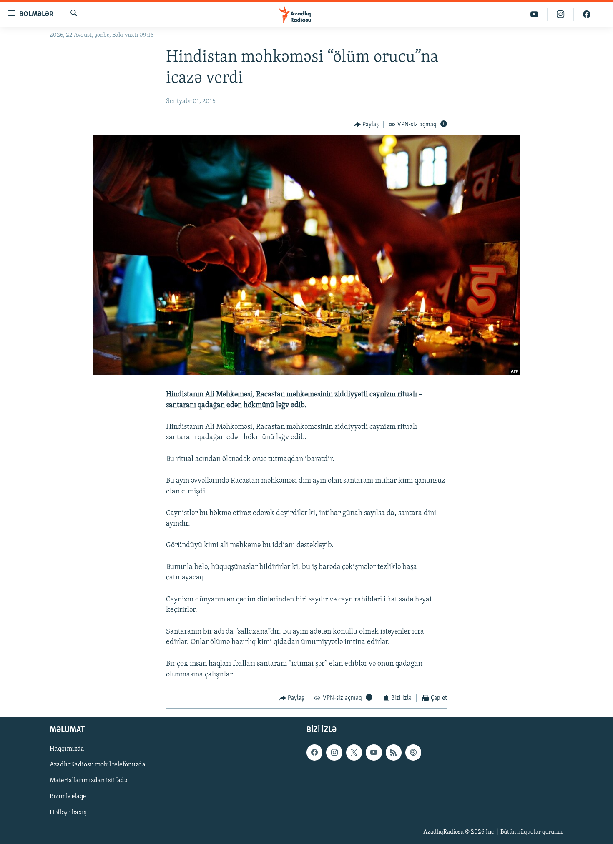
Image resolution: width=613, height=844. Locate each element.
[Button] (366, 124)
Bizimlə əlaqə (68, 797)
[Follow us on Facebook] (314, 753)
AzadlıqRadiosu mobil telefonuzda (98, 765)
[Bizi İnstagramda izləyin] (561, 14)
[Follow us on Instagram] (334, 753)
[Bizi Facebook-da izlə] (587, 14)
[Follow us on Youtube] (374, 753)
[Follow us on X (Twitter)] (354, 753)
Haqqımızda (67, 749)
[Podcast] (413, 753)
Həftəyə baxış (68, 812)
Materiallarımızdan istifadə (88, 781)
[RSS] (394, 753)
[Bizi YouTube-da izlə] (534, 14)
